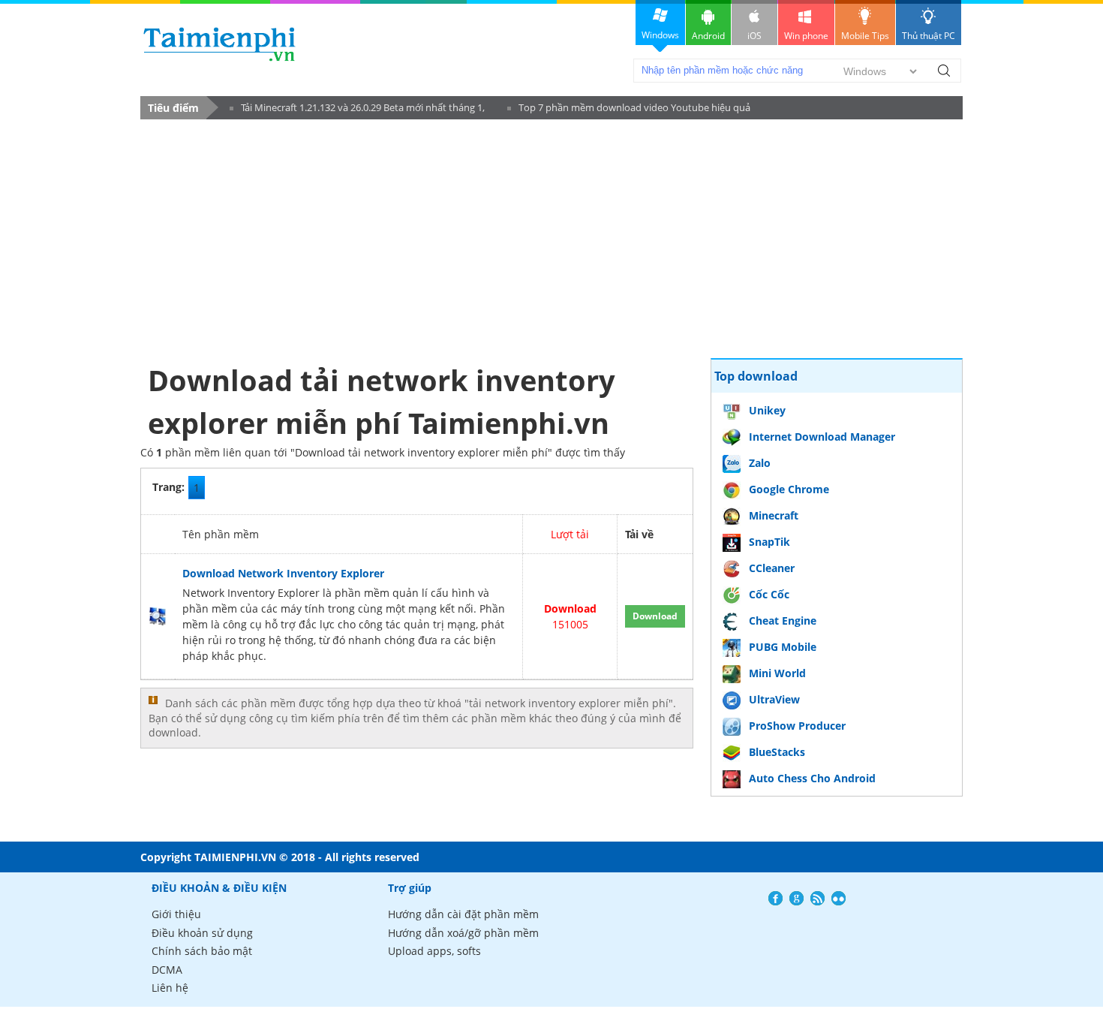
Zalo (760, 463)
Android (708, 35)
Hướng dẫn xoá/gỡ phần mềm (463, 933)
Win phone (806, 35)
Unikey (767, 410)
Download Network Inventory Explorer (283, 573)
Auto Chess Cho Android (812, 778)
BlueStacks (777, 752)
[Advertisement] (416, 238)
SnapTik (769, 542)
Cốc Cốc (769, 594)
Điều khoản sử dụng (202, 933)
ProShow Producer (797, 725)
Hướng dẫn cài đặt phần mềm (463, 914)
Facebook (775, 898)
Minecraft (773, 515)
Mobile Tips (865, 35)
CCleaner (772, 568)
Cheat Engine (782, 620)
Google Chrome (789, 489)
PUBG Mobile (782, 647)
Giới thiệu (176, 914)
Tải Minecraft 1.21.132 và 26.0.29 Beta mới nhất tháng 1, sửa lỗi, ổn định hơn (357, 110)
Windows (660, 35)
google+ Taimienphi (796, 898)
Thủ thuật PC (928, 35)
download (219, 44)
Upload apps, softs (434, 951)
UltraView (774, 699)
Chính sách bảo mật (202, 951)
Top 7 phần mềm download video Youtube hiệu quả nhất (628, 110)
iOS (754, 35)
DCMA (167, 969)
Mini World (777, 673)
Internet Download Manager (822, 436)
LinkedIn (838, 898)
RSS (817, 898)
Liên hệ (170, 987)
